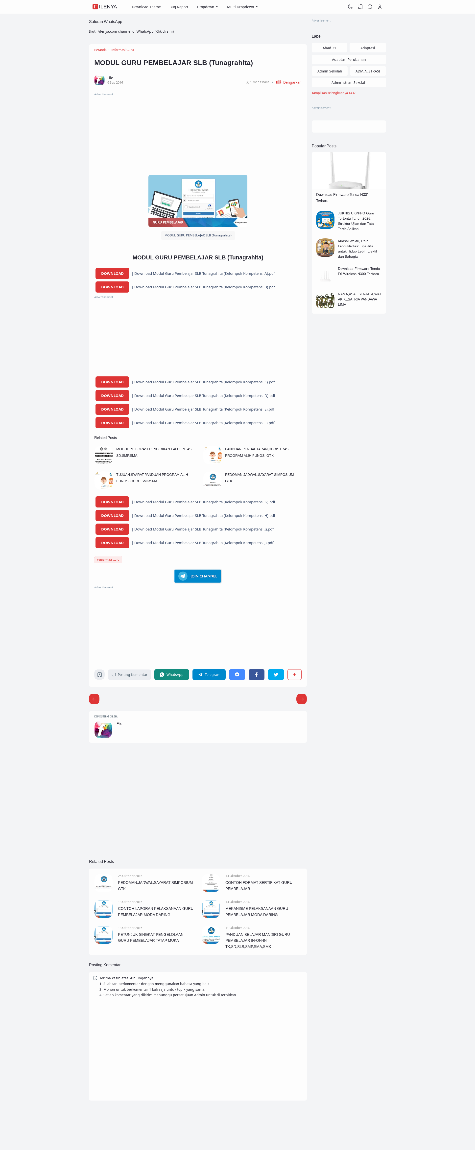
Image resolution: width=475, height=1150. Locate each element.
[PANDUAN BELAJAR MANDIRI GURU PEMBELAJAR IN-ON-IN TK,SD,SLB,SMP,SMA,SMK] (211, 943)
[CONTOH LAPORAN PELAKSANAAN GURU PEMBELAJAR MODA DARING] (103, 917)
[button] (287, 82)
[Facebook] (256, 674)
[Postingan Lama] (94, 699)
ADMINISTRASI (368, 71)
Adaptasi (367, 48)
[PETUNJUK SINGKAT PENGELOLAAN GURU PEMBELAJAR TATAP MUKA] (103, 943)
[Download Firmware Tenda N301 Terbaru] (349, 187)
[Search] (370, 7)
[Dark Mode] (350, 7)
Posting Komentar (132, 674)
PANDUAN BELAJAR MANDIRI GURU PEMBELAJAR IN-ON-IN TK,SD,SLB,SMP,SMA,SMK (257, 940)
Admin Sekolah (329, 71)
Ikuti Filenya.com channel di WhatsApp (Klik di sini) (131, 31)
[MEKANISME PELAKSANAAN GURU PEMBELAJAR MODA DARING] (211, 917)
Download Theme (146, 6)
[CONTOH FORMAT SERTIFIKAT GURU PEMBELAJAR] (211, 891)
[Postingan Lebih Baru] (301, 699)
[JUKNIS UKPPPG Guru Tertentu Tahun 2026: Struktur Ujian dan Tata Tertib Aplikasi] (325, 228)
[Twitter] (276, 674)
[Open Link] (379, 7)
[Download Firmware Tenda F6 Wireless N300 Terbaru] (325, 283)
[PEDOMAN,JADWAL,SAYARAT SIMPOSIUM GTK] (212, 488)
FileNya (105, 7)
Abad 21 (329, 48)
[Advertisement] (198, 131)
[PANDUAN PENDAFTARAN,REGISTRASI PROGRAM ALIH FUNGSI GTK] (212, 463)
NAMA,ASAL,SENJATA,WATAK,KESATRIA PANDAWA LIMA (359, 299)
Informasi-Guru (109, 559)
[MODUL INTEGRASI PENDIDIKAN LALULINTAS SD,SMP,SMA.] (103, 463)
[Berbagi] (294, 674)
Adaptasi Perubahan (349, 59)
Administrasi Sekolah (349, 82)
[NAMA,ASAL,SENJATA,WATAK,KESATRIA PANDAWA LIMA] (325, 308)
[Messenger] (237, 674)
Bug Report (178, 6)
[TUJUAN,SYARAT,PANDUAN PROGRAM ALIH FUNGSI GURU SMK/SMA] (103, 488)
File (119, 723)
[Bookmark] (99, 675)
